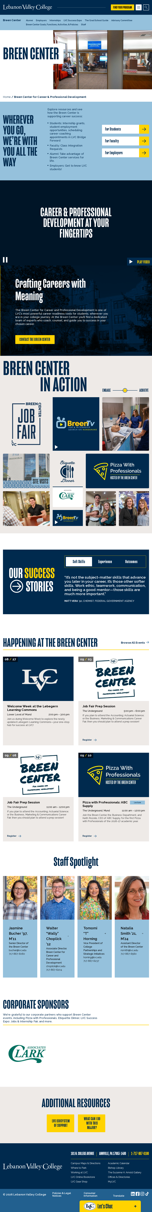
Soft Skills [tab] (79, 561)
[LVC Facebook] (138, 1194)
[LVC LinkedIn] (133, 1194)
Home (7, 96)
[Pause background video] (5, 260)
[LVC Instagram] (142, 1194)
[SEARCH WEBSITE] (146, 7)
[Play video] (56, 447)
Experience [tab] (105, 561)
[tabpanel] (105, 588)
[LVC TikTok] (147, 1194)
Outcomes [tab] (131, 561)
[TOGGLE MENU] (139, 7)
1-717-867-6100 (140, 1153)
